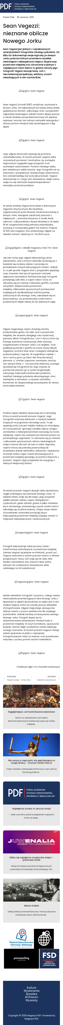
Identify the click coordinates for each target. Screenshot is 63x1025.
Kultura (31, 987)
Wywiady (32, 1000)
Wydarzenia (31, 990)
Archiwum (31, 997)
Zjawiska (31, 994)
